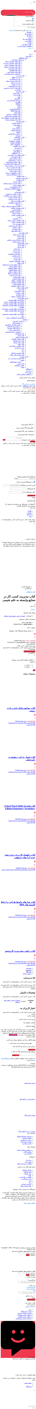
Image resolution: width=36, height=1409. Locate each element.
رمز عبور (32, 1285)
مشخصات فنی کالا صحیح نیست (23, 431)
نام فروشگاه (31, 488)
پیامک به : (26, 667)
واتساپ (29, 513)
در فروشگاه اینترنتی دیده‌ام (25, 482)
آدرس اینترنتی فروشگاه (28, 485)
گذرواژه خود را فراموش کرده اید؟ (30, 1288)
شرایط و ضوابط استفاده (24, 1136)
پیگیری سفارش (27, 44)
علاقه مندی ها (27, 39)
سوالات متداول (27, 1138)
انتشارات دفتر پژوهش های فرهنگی (14, 616)
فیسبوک (29, 514)
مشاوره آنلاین (27, 1152)
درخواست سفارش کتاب (24, 1150)
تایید (28, 1255)
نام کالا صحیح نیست (27, 424)
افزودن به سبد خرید (29, 651)
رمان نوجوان (27, 1173)
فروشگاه (29, 1386)
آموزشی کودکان (26, 1184)
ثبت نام (11, 30)
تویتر (30, 516)
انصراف (33, 1255)
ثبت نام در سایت (30, 1306)
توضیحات (29, 968)
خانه (34, 386)
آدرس (30, 37)
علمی (30, 1175)
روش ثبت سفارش (26, 1140)
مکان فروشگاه (30, 492)
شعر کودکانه (28, 1172)
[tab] (16, 968)
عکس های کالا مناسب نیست (24, 428)
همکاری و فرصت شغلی (24, 1163)
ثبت (34, 670)
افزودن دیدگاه (13, 1035)
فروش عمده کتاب (26, 1142)
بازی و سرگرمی (26, 1179)
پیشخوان (29, 32)
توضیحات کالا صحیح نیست (25, 434)
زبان (30, 1182)
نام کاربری (31, 1280)
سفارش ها (28, 34)
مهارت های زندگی (25, 1186)
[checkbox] (24, 20)
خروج (30, 48)
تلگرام (30, 511)
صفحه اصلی (28, 1383)
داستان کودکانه (27, 1170)
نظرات (29, 42)
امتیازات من (28, 1153)
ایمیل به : (26, 665)
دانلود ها (29, 35)
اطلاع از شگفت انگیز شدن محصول (22, 660)
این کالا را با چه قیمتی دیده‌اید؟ (26, 476)
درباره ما (29, 1160)
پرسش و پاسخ (27, 973)
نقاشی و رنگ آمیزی (25, 1177)
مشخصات (28, 970)
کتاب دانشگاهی (27, 386)
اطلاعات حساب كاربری (24, 46)
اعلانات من (28, 41)
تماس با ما (28, 1162)
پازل (30, 1181)
